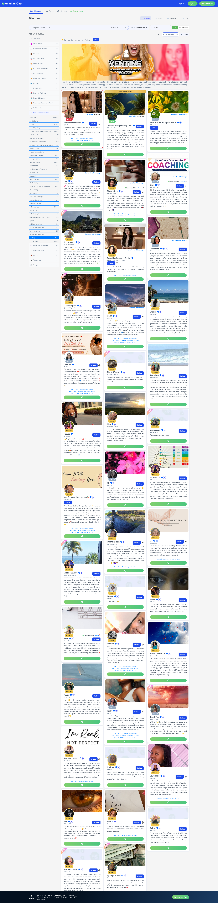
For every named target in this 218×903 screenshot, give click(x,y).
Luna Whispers (70, 306)
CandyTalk (154, 717)
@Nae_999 (67, 824)
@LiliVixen (67, 761)
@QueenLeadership (156, 251)
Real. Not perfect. (71, 758)
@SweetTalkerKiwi (112, 426)
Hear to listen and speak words (163, 122)
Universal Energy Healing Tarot (120, 126)
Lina (66, 181)
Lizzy (152, 185)
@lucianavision (69, 125)
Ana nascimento (71, 869)
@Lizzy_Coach (154, 187)
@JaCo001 (153, 543)
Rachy (110, 711)
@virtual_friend (155, 656)
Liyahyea (111, 767)
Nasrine (110, 596)
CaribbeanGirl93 (71, 573)
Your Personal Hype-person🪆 (76, 497)
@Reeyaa (67, 436)
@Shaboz (153, 314)
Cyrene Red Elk (113, 542)
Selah (66, 638)
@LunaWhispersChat (70, 308)
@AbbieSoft (67, 499)
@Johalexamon (69, 244)
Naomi (67, 695)
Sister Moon (155, 477)
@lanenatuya (154, 432)
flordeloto (154, 375)
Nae (66, 821)
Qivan (109, 316)
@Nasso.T (110, 598)
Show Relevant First (170, 34)
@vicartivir (110, 824)
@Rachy (109, 713)
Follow (96, 40)
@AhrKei (110, 485)
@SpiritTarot (111, 128)
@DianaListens (111, 193)
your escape (155, 430)
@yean (66, 366)
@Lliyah (109, 769)
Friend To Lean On (158, 653)
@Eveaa (152, 602)
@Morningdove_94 (113, 544)
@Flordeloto (154, 377)
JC (151, 541)
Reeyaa (67, 434)
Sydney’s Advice (114, 875)
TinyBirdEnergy (113, 372)
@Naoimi (67, 697)
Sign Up (192, 3)
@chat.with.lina (69, 183)
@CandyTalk (154, 719)
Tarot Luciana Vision (72, 123)
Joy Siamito (155, 776)
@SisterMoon (154, 480)
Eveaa (153, 599)
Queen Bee (155, 248)
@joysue (152, 778)
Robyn (153, 828)
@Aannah (67, 872)
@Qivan (109, 318)
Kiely (109, 424)
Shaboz (153, 312)
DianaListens (112, 191)
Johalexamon (69, 242)
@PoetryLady (154, 125)
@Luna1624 (67, 641)
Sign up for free (181, 897)
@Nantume (110, 646)
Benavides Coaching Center (119, 258)
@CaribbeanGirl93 (70, 575)
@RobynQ (153, 830)
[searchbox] (164, 27)
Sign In (182, 3)
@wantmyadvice (112, 878)
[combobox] (160, 27)
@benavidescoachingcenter (116, 260)
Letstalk (110, 644)
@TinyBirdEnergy (112, 374)
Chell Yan (68, 364)
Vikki (109, 821)
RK (108, 483)
